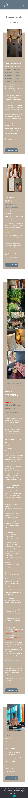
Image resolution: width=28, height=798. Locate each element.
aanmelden (11, 150)
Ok (14, 795)
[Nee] (26, 792)
